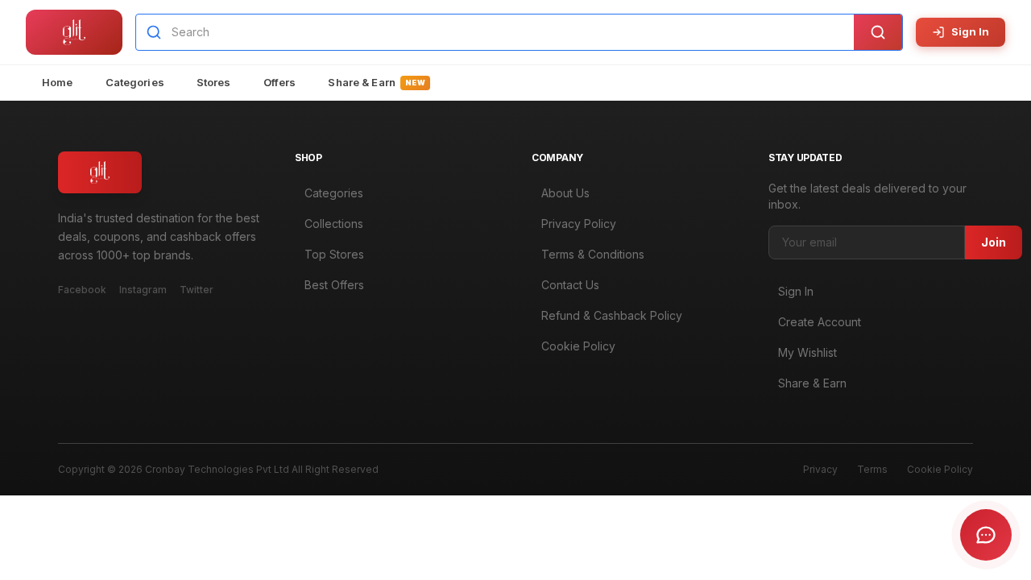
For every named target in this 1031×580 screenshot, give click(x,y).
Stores (214, 82)
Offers (279, 82)
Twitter (196, 290)
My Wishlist (807, 352)
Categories (135, 82)
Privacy (820, 469)
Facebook (82, 290)
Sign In (970, 31)
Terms (872, 469)
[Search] (878, 32)
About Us (565, 193)
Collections (333, 223)
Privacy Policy (578, 223)
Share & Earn (376, 82)
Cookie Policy (578, 346)
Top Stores (334, 254)
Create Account (819, 322)
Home (57, 82)
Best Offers (334, 285)
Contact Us (570, 285)
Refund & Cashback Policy (611, 315)
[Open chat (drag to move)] (986, 535)
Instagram (143, 290)
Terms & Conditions (592, 254)
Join (993, 242)
